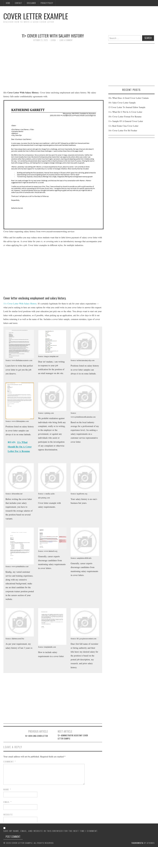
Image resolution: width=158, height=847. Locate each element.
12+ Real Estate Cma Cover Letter (123, 125)
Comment (9, 761)
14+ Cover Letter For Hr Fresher (122, 130)
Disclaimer (31, 3)
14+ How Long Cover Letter (36, 735)
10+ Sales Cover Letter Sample (122, 102)
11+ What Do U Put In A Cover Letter (125, 111)
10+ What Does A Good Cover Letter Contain (128, 97)
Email (7, 801)
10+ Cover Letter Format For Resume (124, 116)
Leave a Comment (66, 40)
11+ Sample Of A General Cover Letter (125, 121)
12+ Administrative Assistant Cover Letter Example (73, 737)
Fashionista (137, 842)
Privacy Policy (47, 3)
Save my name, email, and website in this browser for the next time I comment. (50, 830)
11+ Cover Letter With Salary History (20, 303)
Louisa (53, 40)
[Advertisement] (52, 67)
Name (7, 789)
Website (8, 814)
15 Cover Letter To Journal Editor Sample (126, 107)
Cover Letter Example (35, 16)
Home (8, 3)
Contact (18, 3)
